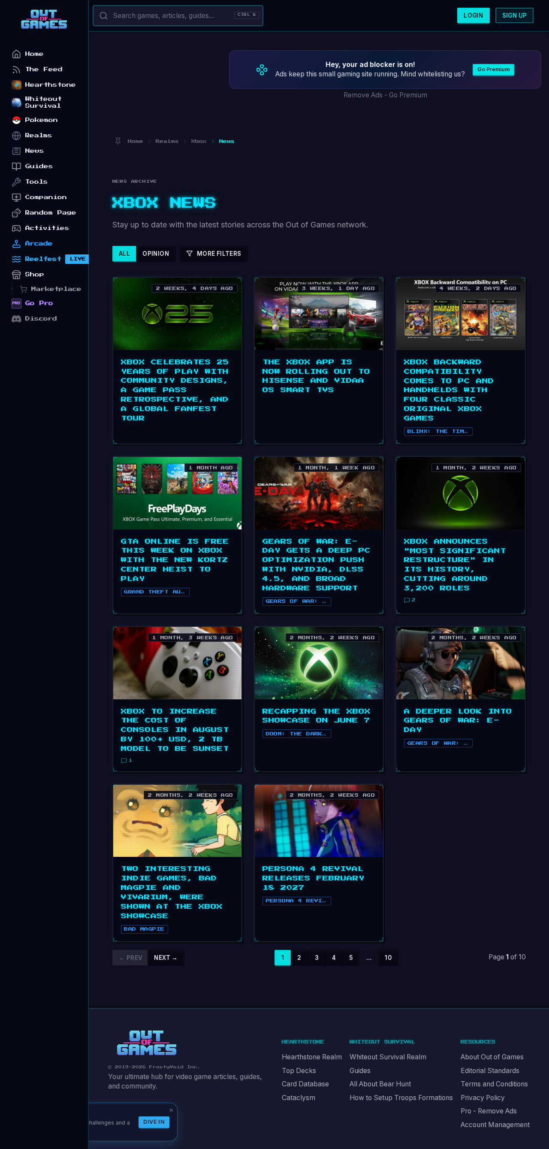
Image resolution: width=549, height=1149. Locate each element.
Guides (360, 1071)
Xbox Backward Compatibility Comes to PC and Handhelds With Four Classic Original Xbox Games (449, 390)
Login (473, 15)
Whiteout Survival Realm (388, 1057)
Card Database (305, 1084)
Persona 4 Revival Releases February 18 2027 (313, 878)
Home (34, 53)
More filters (219, 253)
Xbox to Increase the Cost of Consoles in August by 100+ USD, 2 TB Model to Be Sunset (175, 730)
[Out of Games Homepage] (146, 1043)
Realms (38, 135)
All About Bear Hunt (380, 1084)
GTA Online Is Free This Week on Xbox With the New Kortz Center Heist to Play (175, 560)
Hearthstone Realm (312, 1057)
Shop (34, 274)
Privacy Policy (483, 1098)
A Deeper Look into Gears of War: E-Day (458, 720)
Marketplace (56, 289)
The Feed (44, 69)
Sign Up (514, 15)
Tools (36, 181)
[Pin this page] (118, 141)
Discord (41, 318)
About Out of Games (492, 1057)
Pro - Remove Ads (489, 1111)
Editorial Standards (490, 1071)
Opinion (155, 253)
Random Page (50, 212)
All (124, 253)
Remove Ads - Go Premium (385, 95)
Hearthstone (50, 84)
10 (388, 957)
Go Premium (493, 69)
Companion (46, 197)
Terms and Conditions (494, 1084)
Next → (166, 957)
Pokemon (41, 120)
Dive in (154, 1122)
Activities (47, 228)
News (34, 150)
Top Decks (299, 1071)
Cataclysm (298, 1098)
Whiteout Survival (43, 102)
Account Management (495, 1125)
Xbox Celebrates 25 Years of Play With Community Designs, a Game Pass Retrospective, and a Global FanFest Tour (175, 390)
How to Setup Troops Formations (401, 1098)
